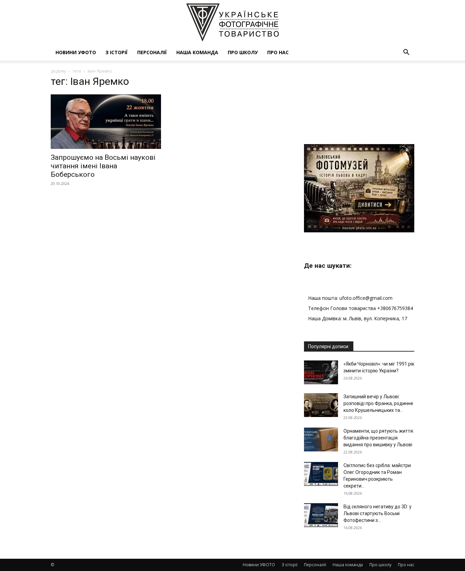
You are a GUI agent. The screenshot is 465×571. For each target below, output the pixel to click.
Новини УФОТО (75, 52)
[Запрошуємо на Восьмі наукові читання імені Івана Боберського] (106, 121)
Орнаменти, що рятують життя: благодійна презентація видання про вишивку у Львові (378, 437)
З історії (117, 52)
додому (58, 71)
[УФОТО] (232, 22)
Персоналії (152, 52)
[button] (406, 53)
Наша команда (197, 52)
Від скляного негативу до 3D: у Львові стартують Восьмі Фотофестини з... (377, 513)
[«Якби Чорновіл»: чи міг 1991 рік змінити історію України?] (321, 372)
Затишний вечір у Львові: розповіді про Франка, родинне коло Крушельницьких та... (378, 403)
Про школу (243, 52)
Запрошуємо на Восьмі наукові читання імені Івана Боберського (103, 166)
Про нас (278, 52)
